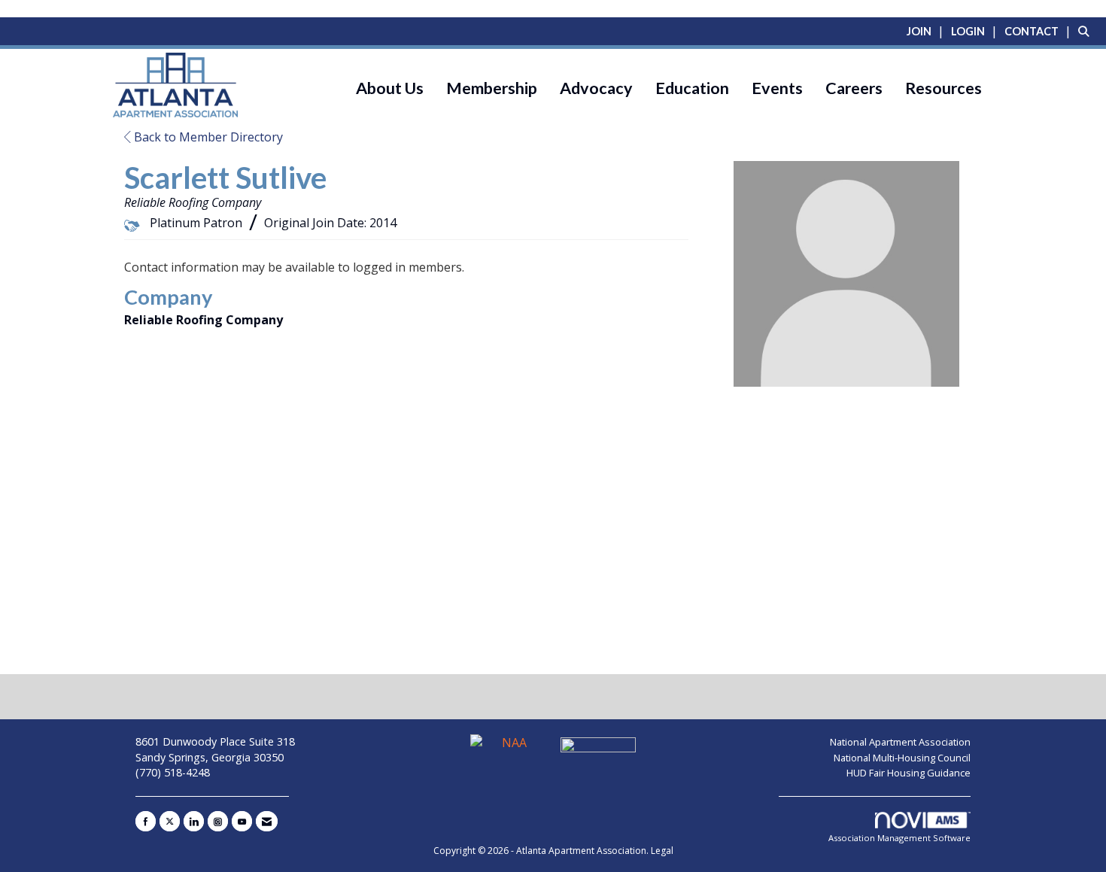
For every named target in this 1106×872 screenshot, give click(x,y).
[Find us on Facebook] (145, 821)
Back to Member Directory (207, 137)
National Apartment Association (900, 742)
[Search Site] (1086, 31)
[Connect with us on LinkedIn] (194, 821)
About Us (390, 88)
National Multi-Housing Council (902, 757)
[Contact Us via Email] (267, 821)
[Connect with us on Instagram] (218, 821)
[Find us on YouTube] (242, 821)
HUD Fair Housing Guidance (908, 772)
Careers (854, 88)
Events (777, 88)
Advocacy (596, 88)
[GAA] (598, 749)
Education (692, 88)
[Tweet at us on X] (170, 821)
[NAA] (509, 749)
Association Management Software (899, 837)
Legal (662, 850)
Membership (491, 88)
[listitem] (927, 31)
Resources (943, 88)
